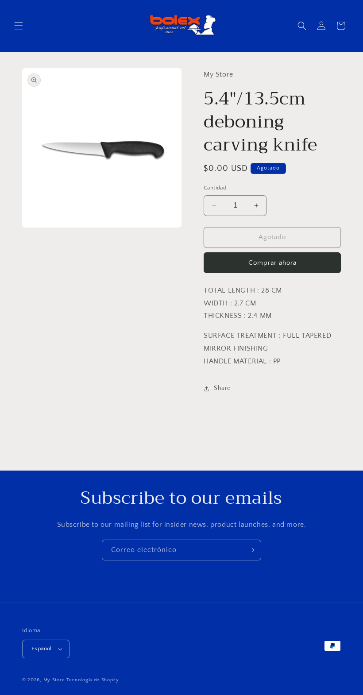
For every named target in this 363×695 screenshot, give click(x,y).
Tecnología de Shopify (92, 680)
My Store (54, 680)
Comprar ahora (272, 262)
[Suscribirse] (251, 550)
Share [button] (222, 388)
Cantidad (215, 188)
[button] (18, 25)
